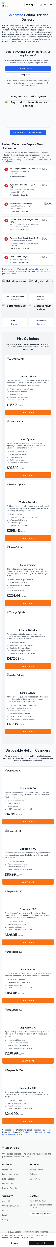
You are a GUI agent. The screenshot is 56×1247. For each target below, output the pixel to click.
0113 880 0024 (39, 1200)
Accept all (41, 1243)
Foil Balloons (7, 1183)
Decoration (35, 1179)
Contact (5, 1210)
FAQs (4, 1215)
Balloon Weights (9, 1188)
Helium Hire (7, 1169)
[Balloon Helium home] (4, 4)
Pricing (5, 1219)
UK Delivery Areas (10, 1205)
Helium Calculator (27, 68)
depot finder (43, 159)
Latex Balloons (8, 1179)
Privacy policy (27, 1238)
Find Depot (30, 4)
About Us (6, 1201)
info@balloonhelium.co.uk (42, 1206)
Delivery (33, 1174)
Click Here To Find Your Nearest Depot (28, 132)
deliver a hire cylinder (37, 269)
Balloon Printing (37, 1169)
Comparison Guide (28, 75)
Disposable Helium (10, 1174)
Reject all (15, 1243)
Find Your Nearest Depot (42, 1214)
